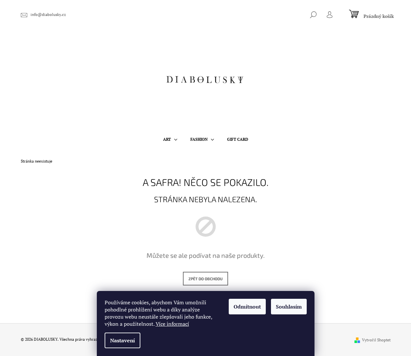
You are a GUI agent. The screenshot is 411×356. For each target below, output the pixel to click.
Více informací (172, 323)
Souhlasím (289, 306)
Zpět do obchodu (205, 278)
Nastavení (122, 340)
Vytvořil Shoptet (376, 339)
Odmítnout (247, 306)
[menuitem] (170, 139)
